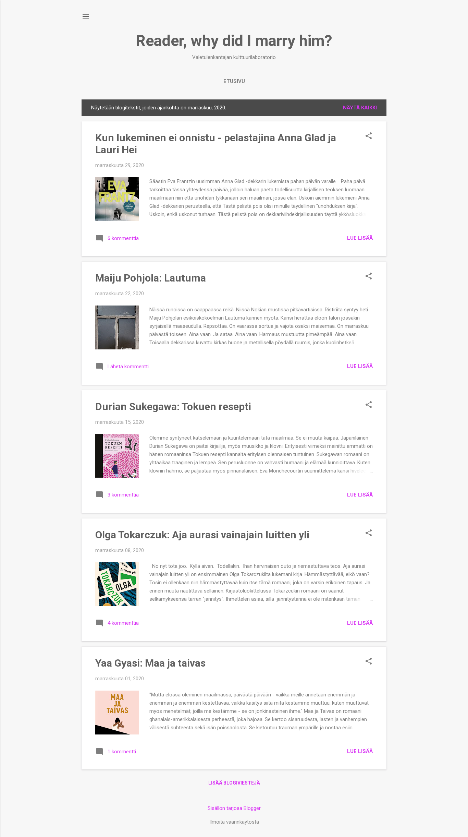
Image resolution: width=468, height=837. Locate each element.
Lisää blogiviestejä (234, 783)
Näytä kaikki (360, 108)
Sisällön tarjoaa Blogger (234, 808)
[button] (369, 136)
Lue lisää (360, 238)
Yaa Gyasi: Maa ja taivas (150, 663)
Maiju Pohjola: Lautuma (150, 278)
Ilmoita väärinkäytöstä (234, 822)
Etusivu (234, 81)
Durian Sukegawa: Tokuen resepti (173, 406)
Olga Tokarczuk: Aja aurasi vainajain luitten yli (202, 535)
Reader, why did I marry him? (234, 41)
